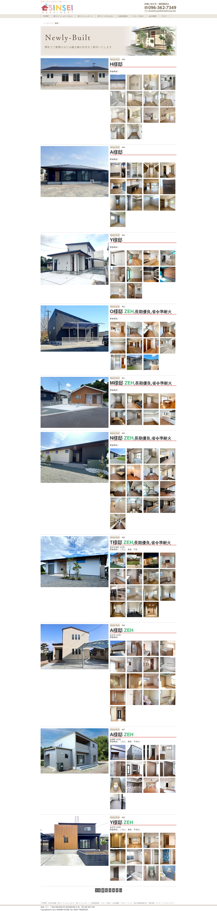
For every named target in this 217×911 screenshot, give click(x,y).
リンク (129, 903)
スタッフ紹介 (138, 16)
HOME (46, 16)
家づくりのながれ (105, 16)
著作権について (154, 903)
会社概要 (152, 16)
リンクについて (167, 903)
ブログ (164, 16)
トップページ (48, 23)
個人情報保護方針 (140, 903)
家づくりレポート (85, 16)
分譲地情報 (123, 16)
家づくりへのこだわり (63, 16)
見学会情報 (52, 903)
